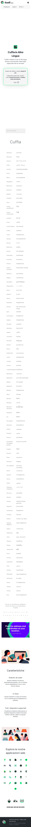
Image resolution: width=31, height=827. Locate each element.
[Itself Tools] (15, 803)
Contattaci (16, 824)
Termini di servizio (14, 77)
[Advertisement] (15, 25)
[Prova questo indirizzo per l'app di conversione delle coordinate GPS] (15, 630)
